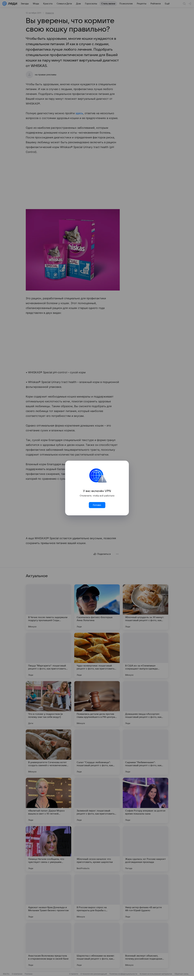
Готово (97, 505)
